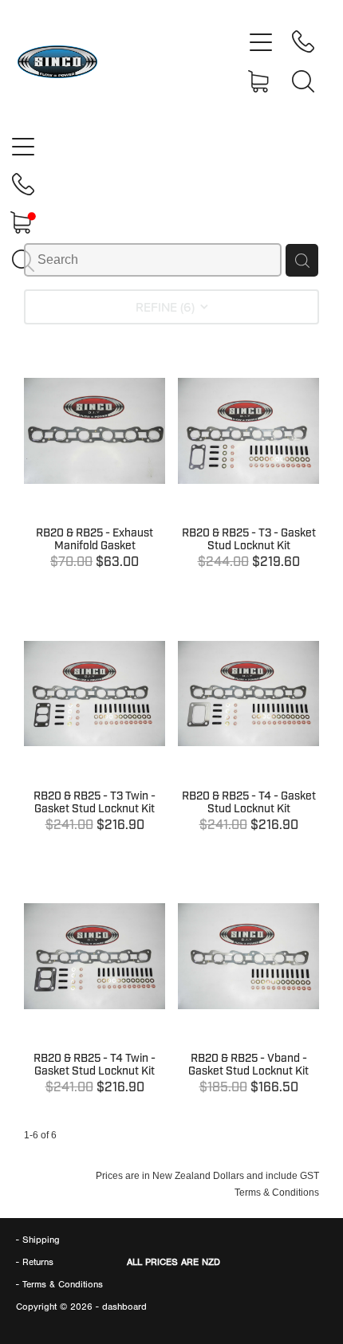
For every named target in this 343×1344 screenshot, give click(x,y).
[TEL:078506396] (303, 41)
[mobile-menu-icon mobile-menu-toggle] (261, 41)
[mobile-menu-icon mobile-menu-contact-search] (303, 81)
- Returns (34, 1261)
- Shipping (38, 1239)
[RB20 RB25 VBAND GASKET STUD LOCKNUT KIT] (248, 987)
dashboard (124, 1306)
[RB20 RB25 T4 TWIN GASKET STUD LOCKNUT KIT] (94, 987)
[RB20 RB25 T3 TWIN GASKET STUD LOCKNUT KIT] (94, 724)
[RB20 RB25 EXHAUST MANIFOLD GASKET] (94, 462)
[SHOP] (261, 81)
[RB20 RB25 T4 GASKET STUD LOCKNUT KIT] (248, 724)
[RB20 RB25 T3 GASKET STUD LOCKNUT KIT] (248, 462)
